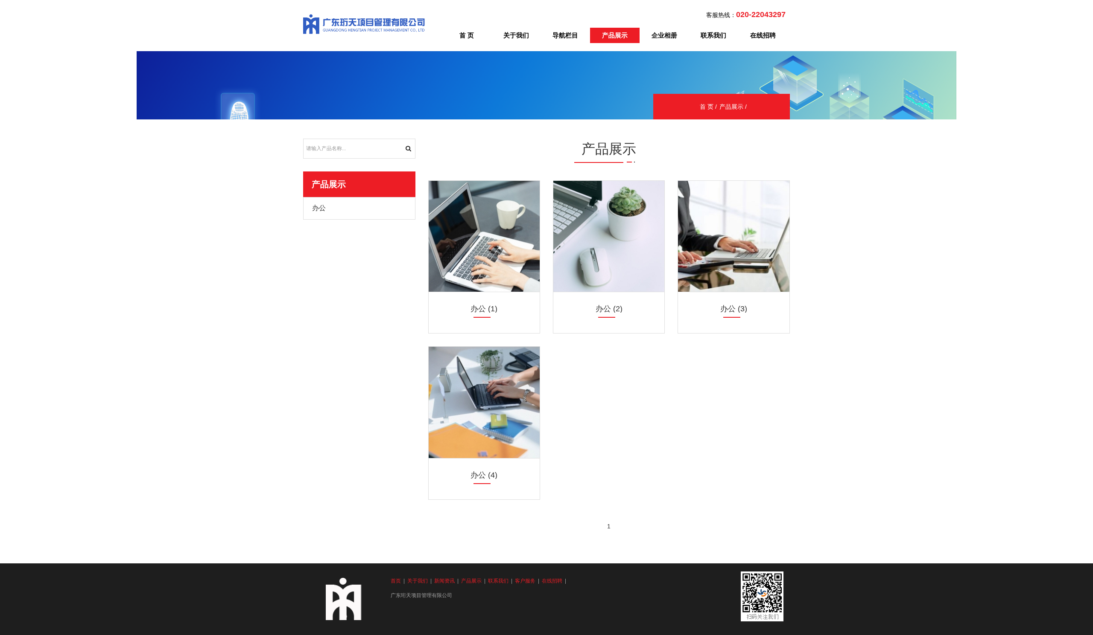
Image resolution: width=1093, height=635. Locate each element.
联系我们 (713, 35)
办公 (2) (609, 308)
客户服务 (525, 581)
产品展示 (615, 35)
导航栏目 (565, 35)
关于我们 (516, 35)
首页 (396, 581)
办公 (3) (733, 308)
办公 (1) (484, 308)
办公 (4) (484, 475)
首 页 (466, 35)
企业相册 (664, 35)
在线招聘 (763, 35)
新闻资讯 (444, 581)
